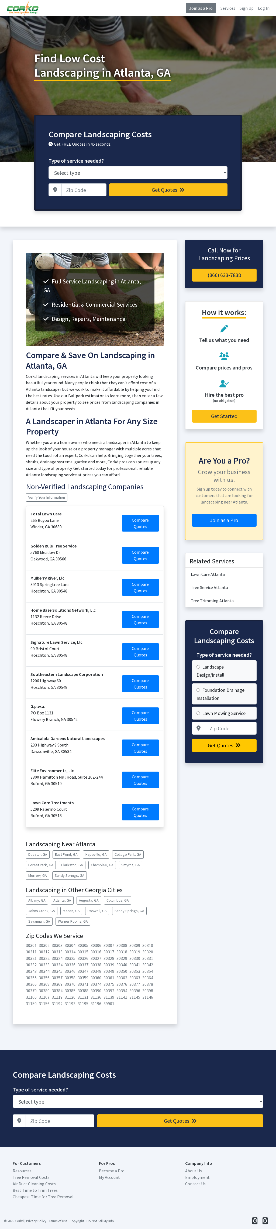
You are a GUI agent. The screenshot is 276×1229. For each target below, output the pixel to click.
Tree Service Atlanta (209, 587)
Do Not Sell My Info (100, 1221)
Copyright (77, 1221)
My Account (109, 1177)
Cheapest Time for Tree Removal (43, 1196)
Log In (264, 8)
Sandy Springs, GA (69, 875)
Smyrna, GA (130, 864)
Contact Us (195, 1183)
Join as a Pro (201, 8)
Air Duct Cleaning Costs (34, 1183)
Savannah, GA (39, 921)
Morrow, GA (37, 875)
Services (227, 8)
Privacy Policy (36, 1221)
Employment (197, 1177)
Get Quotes (165, 189)
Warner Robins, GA (73, 921)
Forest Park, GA (40, 864)
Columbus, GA (117, 900)
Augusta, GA (89, 900)
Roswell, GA (97, 910)
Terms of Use (58, 1221)
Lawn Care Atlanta (208, 574)
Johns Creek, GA (41, 910)
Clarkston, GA (72, 864)
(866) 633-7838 (224, 275)
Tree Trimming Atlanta (212, 600)
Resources (22, 1170)
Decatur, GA (37, 854)
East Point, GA (66, 854)
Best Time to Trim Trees (35, 1190)
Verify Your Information (46, 497)
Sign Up (247, 8)
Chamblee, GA (102, 864)
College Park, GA (128, 854)
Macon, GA (71, 910)
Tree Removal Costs (31, 1177)
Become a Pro (112, 1170)
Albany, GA (37, 900)
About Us (193, 1170)
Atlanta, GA (62, 900)
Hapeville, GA (96, 854)
